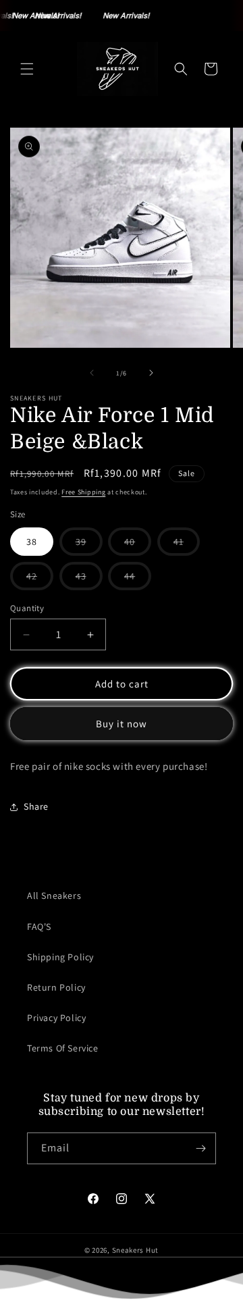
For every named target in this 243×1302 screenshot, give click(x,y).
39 (89, 545)
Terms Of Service (63, 1048)
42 (39, 579)
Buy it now (121, 723)
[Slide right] (151, 373)
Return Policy (56, 987)
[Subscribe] (200, 1148)
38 (31, 542)
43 (89, 579)
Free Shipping (83, 492)
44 (137, 579)
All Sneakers (54, 895)
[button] (27, 69)
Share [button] (36, 806)
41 (186, 545)
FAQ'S (39, 926)
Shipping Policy (60, 957)
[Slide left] (92, 373)
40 (137, 545)
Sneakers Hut (135, 1250)
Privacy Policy (56, 1018)
